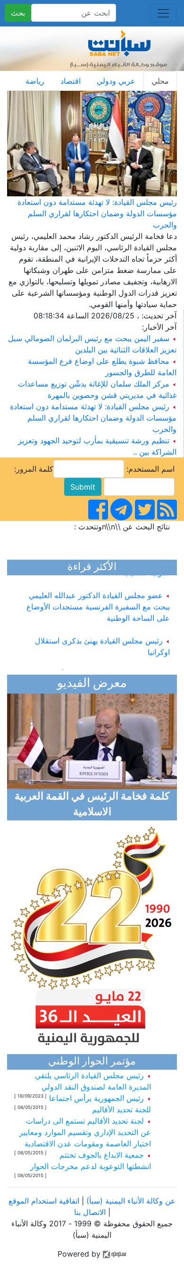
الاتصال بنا (90, 1212)
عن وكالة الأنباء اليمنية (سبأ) (130, 1200)
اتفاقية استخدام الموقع (43, 1200)
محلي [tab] (160, 81)
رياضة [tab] (34, 81)
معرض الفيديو (92, 683)
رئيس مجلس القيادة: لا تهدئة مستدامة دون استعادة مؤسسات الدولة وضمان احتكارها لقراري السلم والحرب (97, 213)
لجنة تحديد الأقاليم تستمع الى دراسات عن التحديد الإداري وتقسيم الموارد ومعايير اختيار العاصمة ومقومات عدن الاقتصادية (85, 1132)
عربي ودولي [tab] (116, 81)
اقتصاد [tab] (70, 81)
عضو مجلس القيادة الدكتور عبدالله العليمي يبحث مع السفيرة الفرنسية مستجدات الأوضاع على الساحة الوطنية (98, 603)
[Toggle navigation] (163, 13)
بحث (18, 13)
